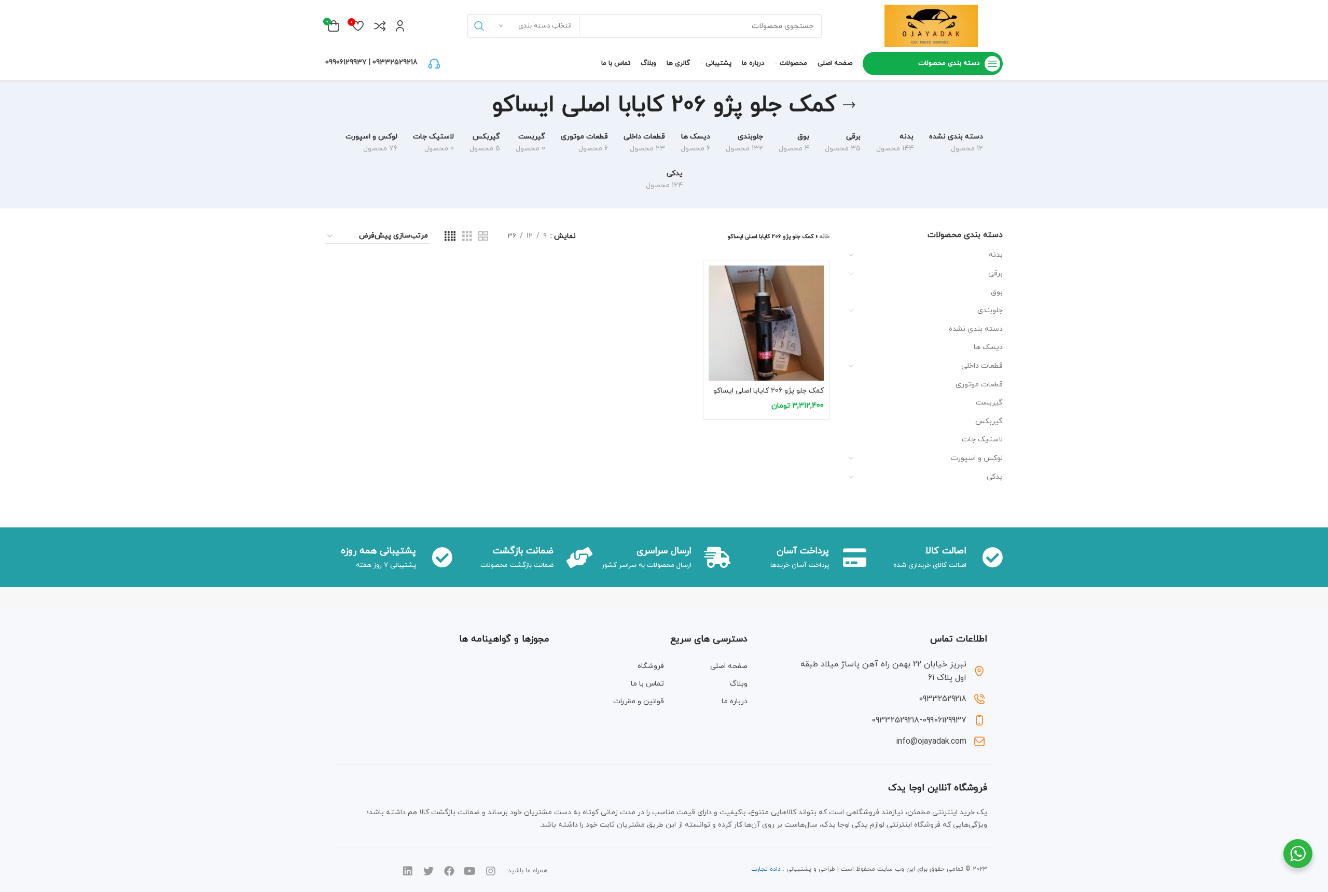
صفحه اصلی (729, 666)
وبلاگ (739, 684)
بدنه (996, 255)
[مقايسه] (716, 282)
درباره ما (735, 701)
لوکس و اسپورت (977, 458)
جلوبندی (990, 310)
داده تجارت (766, 869)
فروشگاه (651, 666)
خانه (824, 236)
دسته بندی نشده (976, 329)
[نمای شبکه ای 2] (483, 237)
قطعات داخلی (982, 366)
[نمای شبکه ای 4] (450, 237)
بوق (997, 292)
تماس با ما (647, 684)
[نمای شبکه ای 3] (467, 237)
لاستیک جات (982, 439)
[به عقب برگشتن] (849, 105)
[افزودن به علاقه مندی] (716, 329)
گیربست (989, 403)
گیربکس (989, 421)
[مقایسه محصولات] (380, 26)
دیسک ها (988, 347)
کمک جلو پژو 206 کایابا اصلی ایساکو (768, 391)
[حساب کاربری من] (400, 26)
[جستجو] (479, 26)
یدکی (995, 477)
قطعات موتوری (979, 384)
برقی (995, 273)
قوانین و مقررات (638, 701)
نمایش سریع (716, 305)
